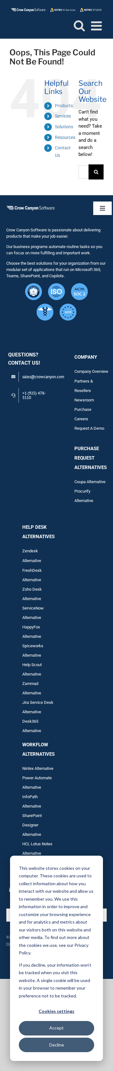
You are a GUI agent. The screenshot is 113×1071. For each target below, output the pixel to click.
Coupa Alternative (89, 481)
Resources (65, 137)
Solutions (64, 126)
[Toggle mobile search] (79, 25)
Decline (56, 1044)
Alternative (31, 693)
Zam (30, 683)
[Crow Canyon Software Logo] (30, 207)
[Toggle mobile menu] (97, 25)
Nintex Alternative (37, 768)
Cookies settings (56, 1011)
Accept (56, 1027)
